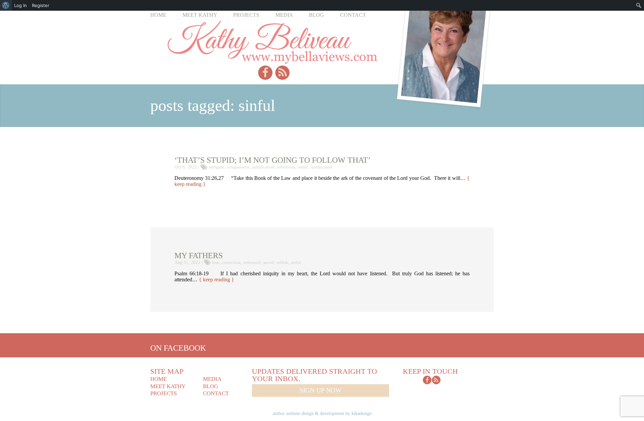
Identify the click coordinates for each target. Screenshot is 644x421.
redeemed (252, 262)
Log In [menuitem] (20, 5)
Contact (353, 15)
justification (263, 166)
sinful (303, 166)
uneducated (321, 166)
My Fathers (198, 255)
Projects (246, 15)
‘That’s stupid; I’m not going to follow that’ (272, 160)
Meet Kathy (199, 15)
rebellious (286, 166)
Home (158, 15)
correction (231, 262)
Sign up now (320, 390)
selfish (282, 262)
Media (284, 15)
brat (215, 262)
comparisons (238, 166)
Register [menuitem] (40, 5)
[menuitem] (6, 5)
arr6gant (216, 166)
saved (268, 262)
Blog (316, 15)
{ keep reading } (216, 279)
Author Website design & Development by (322, 413)
